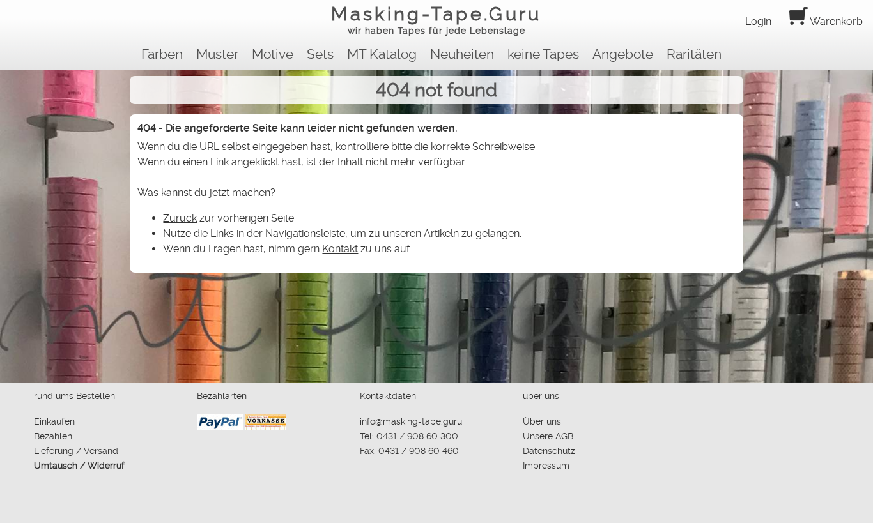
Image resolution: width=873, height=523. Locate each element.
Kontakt (340, 249)
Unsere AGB (548, 436)
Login (758, 21)
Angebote (622, 54)
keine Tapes (543, 54)
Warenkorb (835, 21)
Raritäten (694, 54)
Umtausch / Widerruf (79, 465)
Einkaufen (54, 421)
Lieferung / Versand (76, 451)
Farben (162, 54)
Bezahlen (53, 436)
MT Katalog (382, 54)
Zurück (180, 218)
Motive (272, 54)
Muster (217, 54)
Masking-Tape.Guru (436, 19)
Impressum (546, 465)
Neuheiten (462, 54)
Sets (320, 54)
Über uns (542, 421)
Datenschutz (549, 451)
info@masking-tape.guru (411, 421)
